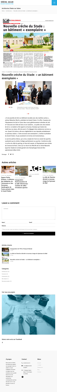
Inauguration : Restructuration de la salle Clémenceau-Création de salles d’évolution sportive (21, 184)
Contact (39, 372)
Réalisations (40, 367)
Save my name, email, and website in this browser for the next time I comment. (20, 229)
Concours (21, 71)
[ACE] (35, 169)
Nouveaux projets (33, 71)
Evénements (26, 71)
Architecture (9, 11)
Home (3, 11)
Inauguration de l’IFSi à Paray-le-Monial (21, 249)
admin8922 (9, 71)
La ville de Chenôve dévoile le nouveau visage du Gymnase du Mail (49, 180)
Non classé (4, 279)
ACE (30, 176)
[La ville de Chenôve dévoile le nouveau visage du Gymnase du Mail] (49, 169)
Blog (38, 369)
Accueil (39, 363)
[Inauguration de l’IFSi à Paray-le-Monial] (5, 250)
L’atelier (39, 365)
